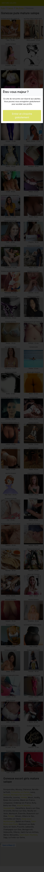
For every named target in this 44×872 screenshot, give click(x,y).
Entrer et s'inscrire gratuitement (22, 115)
